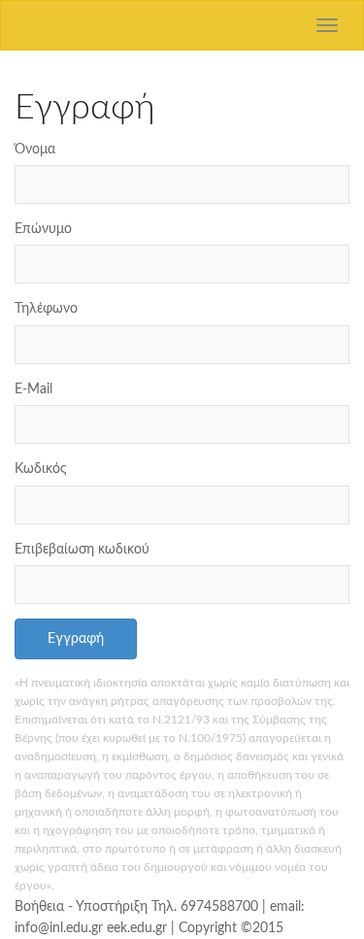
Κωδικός (41, 469)
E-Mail (33, 389)
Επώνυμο (43, 229)
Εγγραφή (76, 639)
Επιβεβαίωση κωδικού (82, 549)
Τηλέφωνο (46, 309)
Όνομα (35, 149)
